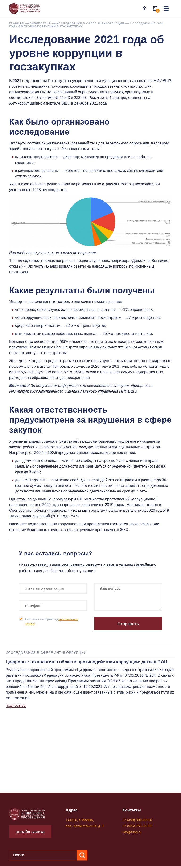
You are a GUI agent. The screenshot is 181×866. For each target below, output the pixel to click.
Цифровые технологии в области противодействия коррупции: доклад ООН (86, 661)
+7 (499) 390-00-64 (137, 820)
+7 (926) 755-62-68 (137, 826)
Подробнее (16, 705)
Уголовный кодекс (25, 441)
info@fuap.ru (132, 832)
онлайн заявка (30, 831)
